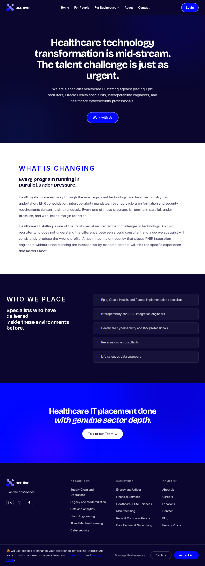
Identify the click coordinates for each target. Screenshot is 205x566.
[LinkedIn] (10, 502)
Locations (168, 504)
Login (190, 7)
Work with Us (103, 117)
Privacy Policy (171, 525)
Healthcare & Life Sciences (134, 504)
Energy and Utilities (129, 489)
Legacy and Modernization (88, 502)
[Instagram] (19, 502)
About (129, 7)
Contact (144, 7)
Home (65, 7)
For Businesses (105, 7)
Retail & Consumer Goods (133, 518)
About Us (168, 489)
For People (81, 7)
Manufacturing (125, 511)
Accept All (186, 555)
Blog (165, 518)
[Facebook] (29, 502)
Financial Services (128, 496)
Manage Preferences (130, 555)
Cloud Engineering (82, 516)
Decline (161, 555)
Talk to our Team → (102, 434)
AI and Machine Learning (86, 523)
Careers (167, 496)
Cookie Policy (75, 555)
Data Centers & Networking (134, 525)
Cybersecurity (79, 530)
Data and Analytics (82, 509)
